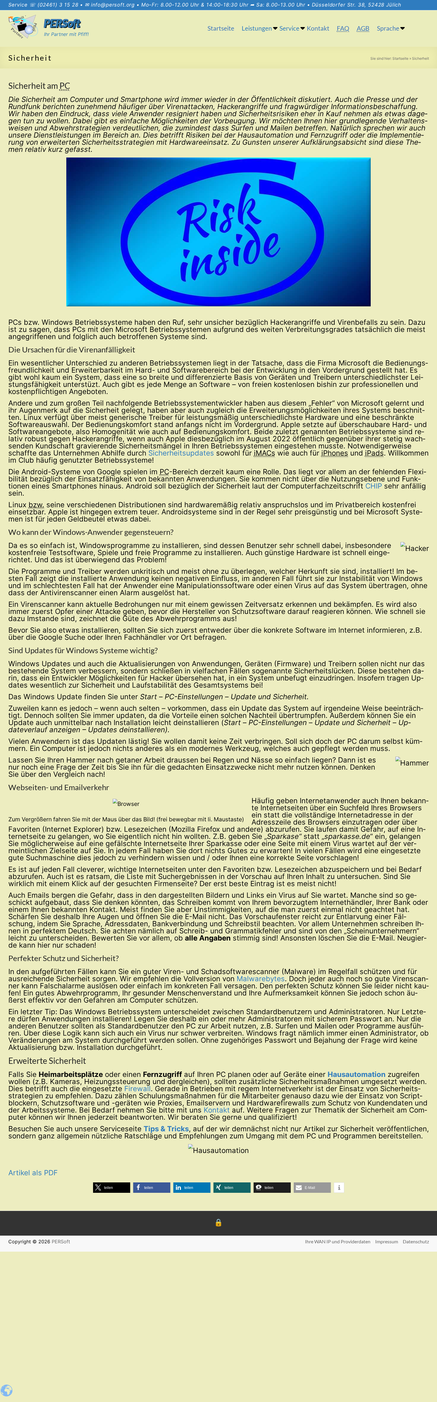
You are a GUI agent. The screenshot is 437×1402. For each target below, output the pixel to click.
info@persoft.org (113, 5)
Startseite (221, 28)
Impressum (386, 1241)
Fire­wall (137, 1088)
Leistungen (257, 28)
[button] (111, 1187)
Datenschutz (416, 1241)
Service (289, 28)
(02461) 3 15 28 (57, 5)
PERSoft (62, 23)
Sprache (388, 28)
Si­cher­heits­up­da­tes (181, 453)
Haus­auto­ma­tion (357, 1074)
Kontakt (318, 28)
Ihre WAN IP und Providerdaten (337, 1241)
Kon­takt (217, 1110)
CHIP (373, 486)
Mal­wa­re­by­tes (261, 978)
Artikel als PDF (33, 1172)
